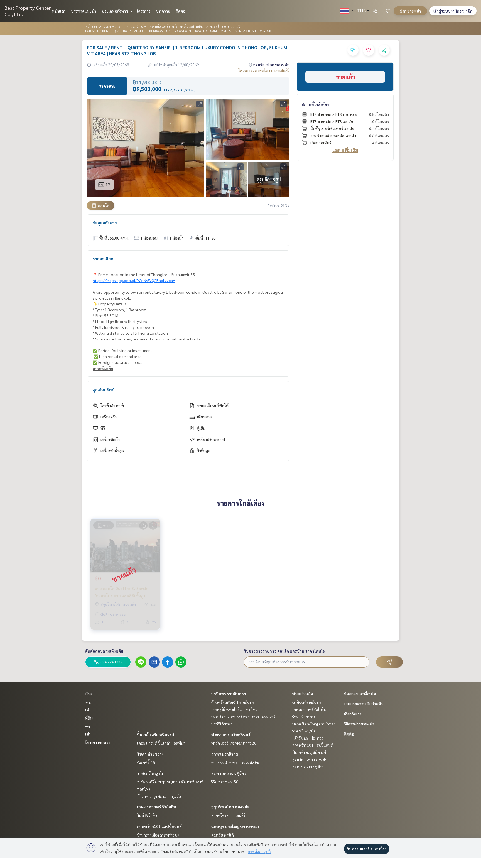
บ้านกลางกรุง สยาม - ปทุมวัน (159, 796)
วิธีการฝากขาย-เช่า (359, 723)
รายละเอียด (103, 258)
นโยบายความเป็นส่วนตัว (363, 703)
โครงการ (143, 10)
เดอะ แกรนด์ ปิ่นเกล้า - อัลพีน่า (161, 743)
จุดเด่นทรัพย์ (103, 389)
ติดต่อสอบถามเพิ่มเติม (104, 650)
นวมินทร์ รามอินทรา (228, 693)
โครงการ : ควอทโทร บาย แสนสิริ (264, 70)
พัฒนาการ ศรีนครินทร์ (231, 734)
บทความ (163, 10)
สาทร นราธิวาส (224, 753)
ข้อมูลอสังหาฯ (105, 222)
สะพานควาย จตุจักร (228, 773)
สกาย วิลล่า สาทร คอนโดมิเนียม (235, 762)
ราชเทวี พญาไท (151, 773)
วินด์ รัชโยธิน (147, 815)
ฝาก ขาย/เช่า (410, 10)
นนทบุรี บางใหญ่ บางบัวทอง (235, 826)
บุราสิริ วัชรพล (222, 723)
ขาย (88, 702)
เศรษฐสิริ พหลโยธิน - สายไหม (234, 709)
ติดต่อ (180, 10)
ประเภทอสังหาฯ (115, 10)
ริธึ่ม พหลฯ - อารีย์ (224, 781)
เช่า (87, 709)
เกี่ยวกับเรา (352, 713)
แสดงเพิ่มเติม (345, 150)
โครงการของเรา (97, 742)
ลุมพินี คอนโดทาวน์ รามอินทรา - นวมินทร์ (243, 716)
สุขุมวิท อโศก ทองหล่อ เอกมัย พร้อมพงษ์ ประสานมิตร (167, 26)
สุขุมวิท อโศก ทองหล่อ (230, 806)
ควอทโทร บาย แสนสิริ (225, 26)
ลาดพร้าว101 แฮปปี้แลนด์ (159, 826)
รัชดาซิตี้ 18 (146, 762)
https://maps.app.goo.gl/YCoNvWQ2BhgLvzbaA (134, 280)
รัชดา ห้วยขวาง (150, 753)
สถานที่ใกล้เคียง (315, 104)
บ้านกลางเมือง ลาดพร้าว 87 (158, 834)
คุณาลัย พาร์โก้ (222, 834)
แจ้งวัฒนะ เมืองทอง (307, 738)
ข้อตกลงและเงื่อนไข (360, 693)
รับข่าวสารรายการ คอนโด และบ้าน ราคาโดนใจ (284, 650)
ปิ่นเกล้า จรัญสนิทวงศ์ (155, 734)
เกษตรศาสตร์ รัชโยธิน (156, 806)
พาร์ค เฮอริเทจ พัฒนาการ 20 (233, 743)
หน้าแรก (58, 10)
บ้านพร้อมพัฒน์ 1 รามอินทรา (233, 702)
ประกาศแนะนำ (83, 10)
